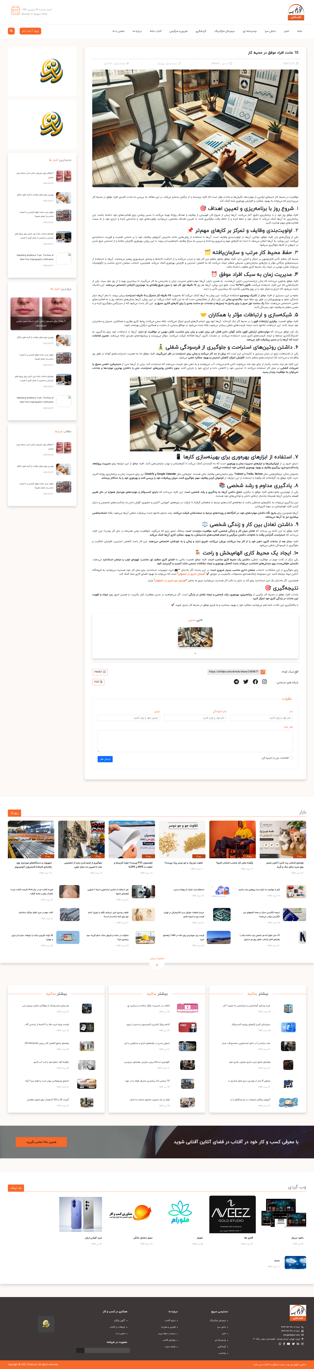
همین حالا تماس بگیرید (41, 1142)
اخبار (286, 31)
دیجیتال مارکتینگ (224, 31)
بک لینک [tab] (15, 1188)
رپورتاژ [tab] (14, 813)
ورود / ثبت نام (30, 31)
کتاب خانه (155, 31)
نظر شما (288, 727)
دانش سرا (270, 31)
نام (291, 711)
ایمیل (157, 711)
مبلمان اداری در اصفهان (191, 574)
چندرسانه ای (250, 31)
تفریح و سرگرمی (179, 31)
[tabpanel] (195, 637)
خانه (299, 31)
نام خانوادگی (220, 711)
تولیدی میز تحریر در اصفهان (170, 580)
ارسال (80, 1350)
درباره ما (137, 31)
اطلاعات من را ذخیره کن (275, 758)
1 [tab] (195, 653)
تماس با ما (118, 31)
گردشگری (201, 31)
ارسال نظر (105, 759)
